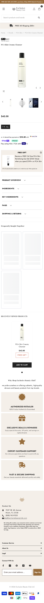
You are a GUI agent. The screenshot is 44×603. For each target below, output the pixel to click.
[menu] (3, 9)
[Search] (22, 17)
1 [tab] (22, 372)
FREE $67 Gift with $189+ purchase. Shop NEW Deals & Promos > (22, 2)
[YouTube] (30, 565)
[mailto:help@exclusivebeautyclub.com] (23, 533)
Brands (11, 33)
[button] (36, 87)
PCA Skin (19, 33)
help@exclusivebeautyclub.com (15, 518)
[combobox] (22, 17)
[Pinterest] (16, 565)
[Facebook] (3, 565)
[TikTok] (23, 565)
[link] (11, 258)
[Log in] (34, 8)
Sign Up (37, 572)
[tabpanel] (22, 26)
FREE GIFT (22, 355)
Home (3, 33)
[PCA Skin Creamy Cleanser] (22, 332)
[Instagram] (10, 565)
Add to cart (22, 365)
